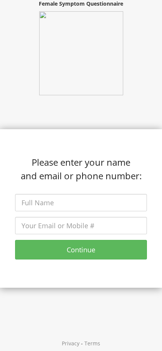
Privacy (70, 343)
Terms (92, 343)
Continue (81, 249)
